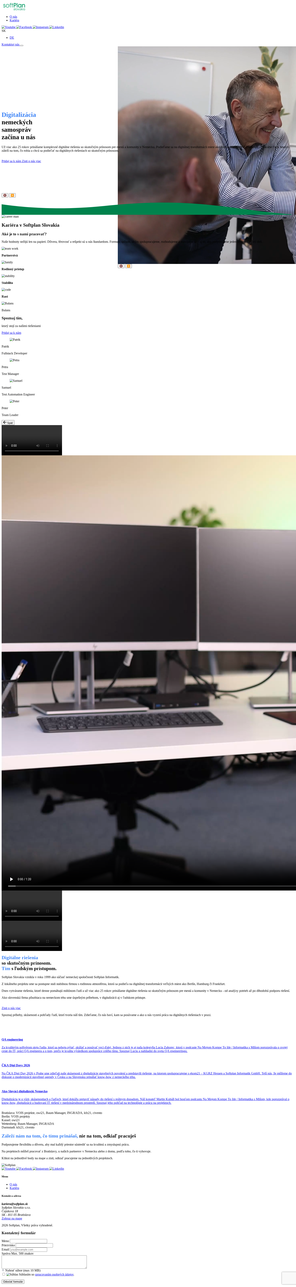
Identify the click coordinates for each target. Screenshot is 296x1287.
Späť (9, 423)
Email (5, 1249)
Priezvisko (8, 1245)
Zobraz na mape (12, 1218)
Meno (5, 1241)
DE (12, 37)
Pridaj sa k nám (12, 161)
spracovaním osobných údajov (54, 1274)
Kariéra (14, 20)
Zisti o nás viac (31, 161)
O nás (13, 16)
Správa (6, 1253)
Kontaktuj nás (11, 44)
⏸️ (128, 266)
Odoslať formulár (13, 1281)
